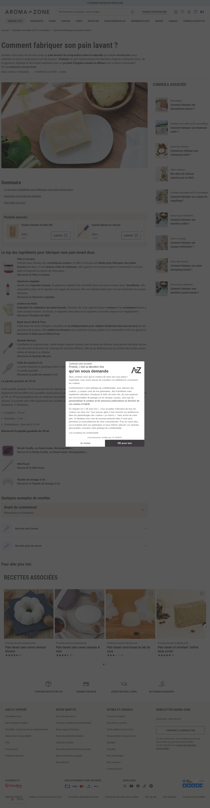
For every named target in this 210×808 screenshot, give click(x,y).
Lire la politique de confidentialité (83, 433)
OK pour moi (125, 443)
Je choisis (85, 443)
